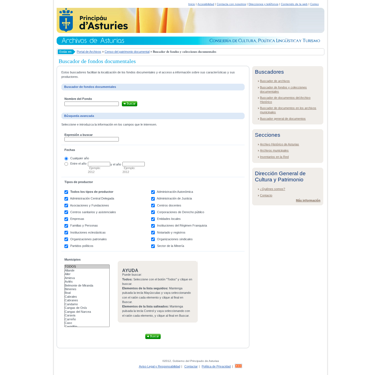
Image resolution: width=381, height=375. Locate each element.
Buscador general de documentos (283, 118)
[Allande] (87, 270)
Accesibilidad (205, 4)
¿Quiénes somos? (272, 189)
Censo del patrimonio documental (127, 51)
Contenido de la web (294, 4)
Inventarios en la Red (274, 156)
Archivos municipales (274, 150)
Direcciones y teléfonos (263, 4)
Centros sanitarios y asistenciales (93, 212)
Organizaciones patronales (88, 239)
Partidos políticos (81, 245)
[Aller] (87, 274)
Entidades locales (169, 218)
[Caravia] (87, 315)
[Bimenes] (87, 289)
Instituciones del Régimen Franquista (182, 225)
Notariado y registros (171, 232)
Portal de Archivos (89, 51)
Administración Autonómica (175, 191)
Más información (308, 200)
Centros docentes (169, 205)
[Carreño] (87, 319)
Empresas (77, 218)
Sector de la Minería (170, 245)
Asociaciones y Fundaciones (89, 205)
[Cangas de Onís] (87, 308)
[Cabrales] (87, 297)
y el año (115, 164)
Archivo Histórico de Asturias (279, 144)
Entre (74, 163)
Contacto (266, 195)
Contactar (191, 366)
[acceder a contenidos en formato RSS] (238, 366)
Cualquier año (79, 158)
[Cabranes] (87, 300)
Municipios (72, 259)
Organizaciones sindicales (175, 239)
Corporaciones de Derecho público (180, 212)
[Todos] (87, 266)
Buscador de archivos (275, 81)
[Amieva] (87, 278)
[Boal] (87, 293)
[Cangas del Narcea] (87, 312)
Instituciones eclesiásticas (88, 232)
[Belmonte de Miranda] (87, 285)
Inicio (191, 4)
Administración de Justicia (174, 198)
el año (82, 163)
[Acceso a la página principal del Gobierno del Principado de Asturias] (92, 31)
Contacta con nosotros (231, 4)
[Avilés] (87, 281)
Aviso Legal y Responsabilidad (159, 366)
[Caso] (87, 323)
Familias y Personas (84, 225)
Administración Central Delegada (92, 198)
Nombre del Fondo (78, 98)
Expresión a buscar (78, 134)
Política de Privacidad (216, 366)
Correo (314, 4)
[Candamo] (87, 304)
